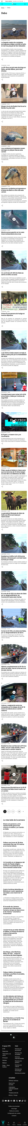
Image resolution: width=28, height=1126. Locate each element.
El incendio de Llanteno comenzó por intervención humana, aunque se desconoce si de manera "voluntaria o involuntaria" (13, 910)
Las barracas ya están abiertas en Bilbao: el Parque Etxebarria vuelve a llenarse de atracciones (13, 932)
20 (19, 811)
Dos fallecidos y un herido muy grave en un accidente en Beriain (13, 1019)
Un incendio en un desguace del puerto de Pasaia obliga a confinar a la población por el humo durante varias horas (14, 864)
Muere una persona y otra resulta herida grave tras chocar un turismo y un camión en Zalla (13, 826)
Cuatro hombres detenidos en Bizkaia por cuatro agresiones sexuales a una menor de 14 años (13, 892)
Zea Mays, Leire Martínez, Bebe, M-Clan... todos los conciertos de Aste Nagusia (12, 953)
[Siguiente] (24, 1)
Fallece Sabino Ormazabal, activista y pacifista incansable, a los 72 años (14, 974)
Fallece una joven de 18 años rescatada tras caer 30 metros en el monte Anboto (13, 844)
